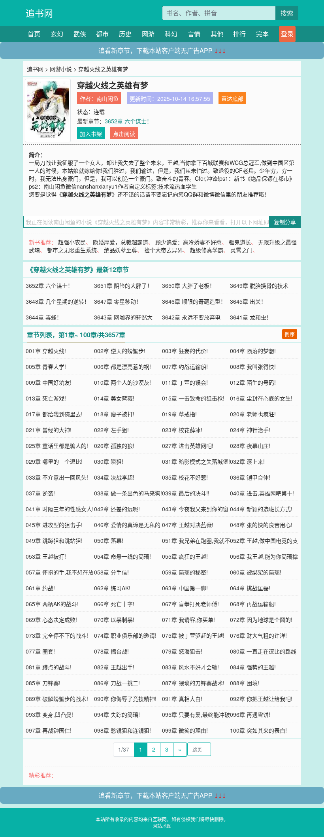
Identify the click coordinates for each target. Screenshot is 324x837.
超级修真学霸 (206, 250)
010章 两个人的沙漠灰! (122, 382)
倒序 (289, 334)
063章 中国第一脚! (185, 588)
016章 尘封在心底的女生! (261, 398)
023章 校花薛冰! (182, 430)
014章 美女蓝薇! (114, 398)
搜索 (287, 12)
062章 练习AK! (112, 588)
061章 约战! (40, 588)
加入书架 (91, 134)
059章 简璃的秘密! (185, 572)
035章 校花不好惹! (185, 477)
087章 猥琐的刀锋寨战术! (193, 683)
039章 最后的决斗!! (185, 493)
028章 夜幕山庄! (250, 446)
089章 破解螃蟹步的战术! (57, 699)
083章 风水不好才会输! (190, 667)
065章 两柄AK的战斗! (52, 604)
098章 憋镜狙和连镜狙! (122, 730)
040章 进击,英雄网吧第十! (262, 493)
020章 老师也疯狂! (253, 414)
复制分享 (285, 222)
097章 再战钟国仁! (49, 730)
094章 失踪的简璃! (117, 714)
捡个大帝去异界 (163, 250)
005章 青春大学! (46, 366)
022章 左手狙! (111, 430)
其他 (217, 33)
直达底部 (232, 98)
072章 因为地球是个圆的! (261, 619)
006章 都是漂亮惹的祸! (122, 366)
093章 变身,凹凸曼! (49, 714)
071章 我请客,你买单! (188, 619)
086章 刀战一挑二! (117, 683)
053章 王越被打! (46, 556)
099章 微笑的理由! (185, 730)
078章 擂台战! (111, 651)
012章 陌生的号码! (253, 382)
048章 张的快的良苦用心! (261, 525)
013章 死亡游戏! (46, 398)
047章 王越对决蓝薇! (187, 525)
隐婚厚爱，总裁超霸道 (120, 242)
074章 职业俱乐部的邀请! (125, 635)
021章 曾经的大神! (49, 430)
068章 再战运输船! (253, 604)
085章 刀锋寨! (43, 683)
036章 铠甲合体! (250, 477)
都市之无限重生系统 (72, 250)
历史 (125, 33)
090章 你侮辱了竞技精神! (125, 699)
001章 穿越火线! (46, 351)
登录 (287, 33)
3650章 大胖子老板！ (188, 285)
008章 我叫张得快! (253, 366)
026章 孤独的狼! (114, 446)
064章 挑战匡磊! (250, 588)
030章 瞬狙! (108, 461)
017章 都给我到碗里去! (54, 414)
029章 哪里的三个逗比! (54, 461)
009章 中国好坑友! (49, 382)
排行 (239, 33)
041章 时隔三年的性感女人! (60, 509)
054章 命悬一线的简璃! (122, 556)
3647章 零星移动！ (117, 301)
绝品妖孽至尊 (120, 250)
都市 (102, 33)
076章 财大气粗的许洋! (258, 635)
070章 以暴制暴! (114, 619)
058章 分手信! (111, 572)
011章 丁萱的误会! (185, 382)
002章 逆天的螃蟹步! (119, 351)
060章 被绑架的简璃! (255, 572)
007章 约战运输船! (185, 366)
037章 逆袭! (40, 493)
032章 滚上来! (247, 461)
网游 (148, 33)
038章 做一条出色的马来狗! (128, 493)
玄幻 (57, 33)
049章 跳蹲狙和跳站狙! (54, 540)
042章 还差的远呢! (117, 509)
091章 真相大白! (182, 699)
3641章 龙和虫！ (251, 317)
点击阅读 (124, 134)
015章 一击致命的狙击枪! (193, 398)
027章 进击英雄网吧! (187, 446)
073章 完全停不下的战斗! (57, 635)
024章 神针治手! (250, 430)
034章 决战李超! (114, 477)
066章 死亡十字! (114, 604)
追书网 (39, 12)
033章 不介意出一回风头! (57, 477)
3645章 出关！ (248, 301)
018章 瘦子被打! (114, 414)
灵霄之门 (241, 250)
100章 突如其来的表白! (258, 730)
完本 (262, 33)
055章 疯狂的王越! (185, 556)
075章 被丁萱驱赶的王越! (193, 635)
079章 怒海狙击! (182, 651)
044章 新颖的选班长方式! (261, 509)
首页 (34, 33)
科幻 (171, 33)
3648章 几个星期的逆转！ (58, 301)
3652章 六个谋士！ (128, 121)
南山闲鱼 (107, 98)
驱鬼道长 (240, 242)
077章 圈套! (40, 651)
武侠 (79, 33)
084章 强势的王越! (253, 667)
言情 (194, 33)
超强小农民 (72, 242)
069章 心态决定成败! (51, 619)
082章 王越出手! (114, 667)
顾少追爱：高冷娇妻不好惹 (188, 242)
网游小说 (61, 69)
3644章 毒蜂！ (44, 317)
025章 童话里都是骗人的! (57, 446)
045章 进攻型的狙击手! (54, 525)
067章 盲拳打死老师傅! (190, 604)
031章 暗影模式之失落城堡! (196, 461)
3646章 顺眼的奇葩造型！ (194, 301)
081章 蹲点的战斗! (49, 667)
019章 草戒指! (179, 414)
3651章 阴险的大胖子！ (123, 285)
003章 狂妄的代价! (185, 351)
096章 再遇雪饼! (250, 714)
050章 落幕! (108, 540)
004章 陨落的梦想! (253, 351)
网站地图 (162, 825)
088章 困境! (244, 683)
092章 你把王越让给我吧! (261, 699)
